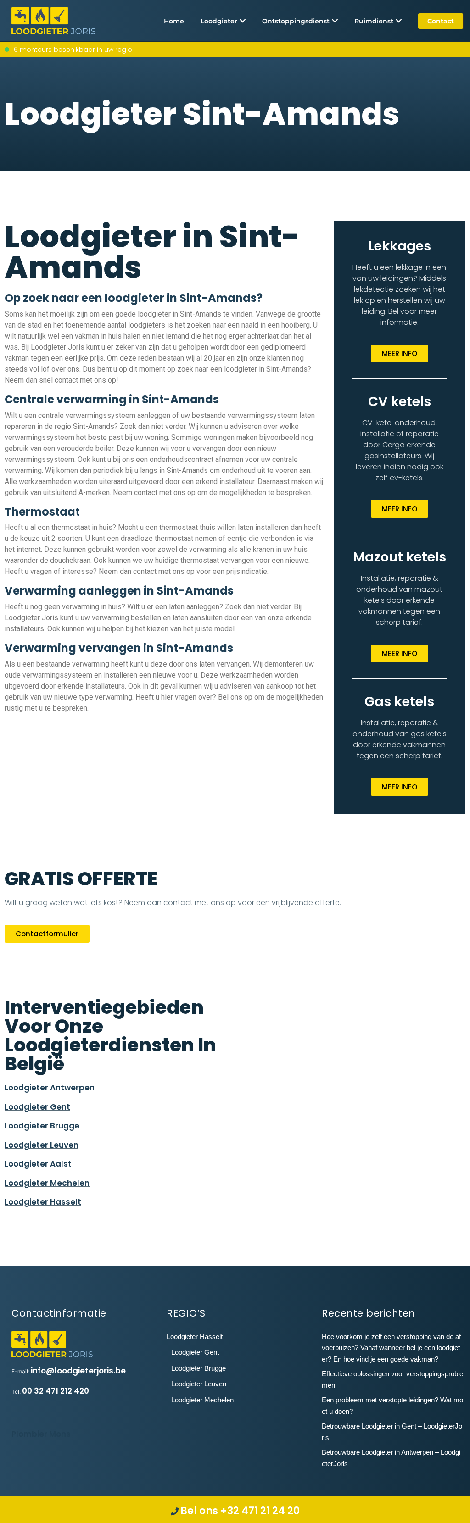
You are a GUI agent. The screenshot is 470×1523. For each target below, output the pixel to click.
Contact (440, 21)
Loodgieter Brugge (42, 1125)
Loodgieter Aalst (38, 1163)
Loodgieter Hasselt (43, 1201)
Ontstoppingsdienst (296, 21)
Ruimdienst (373, 21)
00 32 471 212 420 (55, 1390)
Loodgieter (219, 21)
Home (174, 21)
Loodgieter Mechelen (47, 1183)
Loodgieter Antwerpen (50, 1087)
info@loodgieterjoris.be (78, 1370)
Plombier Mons (41, 1434)
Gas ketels (399, 701)
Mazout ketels (399, 557)
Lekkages (399, 246)
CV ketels (399, 401)
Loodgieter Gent (37, 1106)
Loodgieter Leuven (41, 1145)
